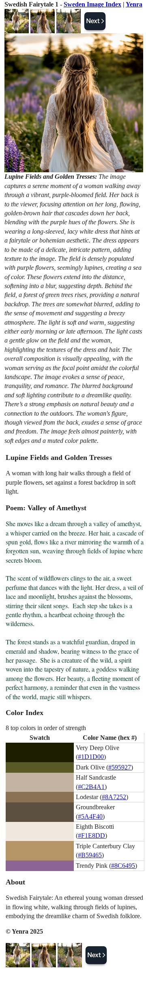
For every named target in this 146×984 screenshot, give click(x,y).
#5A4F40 (90, 816)
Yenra (134, 4)
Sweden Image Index (92, 4)
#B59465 (90, 855)
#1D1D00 (91, 756)
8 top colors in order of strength (46, 727)
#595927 (119, 767)
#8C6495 (123, 865)
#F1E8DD (91, 835)
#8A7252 (114, 796)
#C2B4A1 (91, 786)
